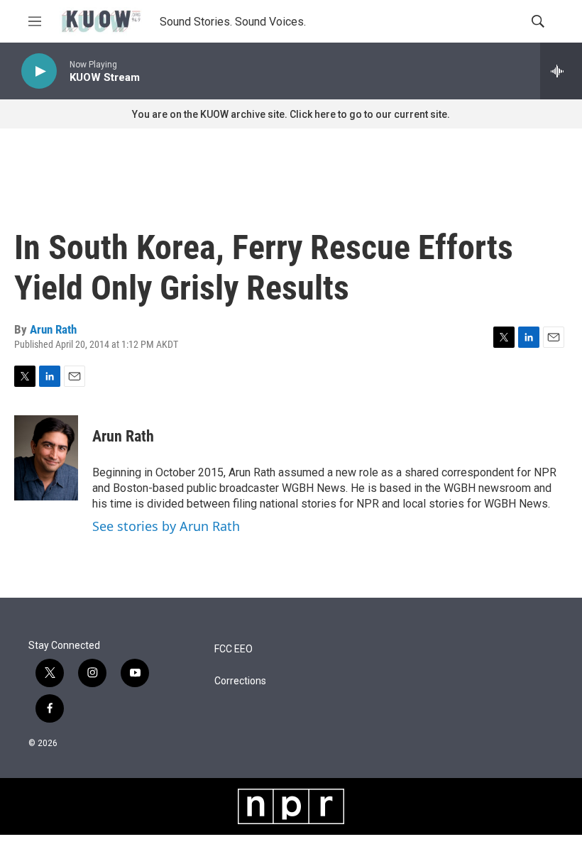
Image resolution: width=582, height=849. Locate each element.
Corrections (240, 681)
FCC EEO (233, 649)
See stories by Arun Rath (166, 526)
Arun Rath (53, 329)
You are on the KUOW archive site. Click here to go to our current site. (291, 114)
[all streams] (561, 71)
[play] (39, 71)
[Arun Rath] (46, 457)
